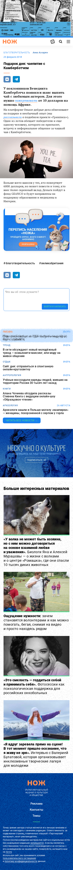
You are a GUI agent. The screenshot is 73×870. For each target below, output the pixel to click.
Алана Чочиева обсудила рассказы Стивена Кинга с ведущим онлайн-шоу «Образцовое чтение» (29, 396)
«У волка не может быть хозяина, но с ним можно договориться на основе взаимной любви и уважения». (36, 552)
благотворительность (17, 52)
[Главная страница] (10, 41)
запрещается (37, 843)
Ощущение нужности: (36, 622)
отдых (7, 362)
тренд (6, 345)
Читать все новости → (22, 420)
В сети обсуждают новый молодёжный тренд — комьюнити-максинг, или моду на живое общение (31, 353)
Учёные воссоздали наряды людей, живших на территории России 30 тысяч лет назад (35, 381)
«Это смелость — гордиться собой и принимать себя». (34, 686)
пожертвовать (26, 100)
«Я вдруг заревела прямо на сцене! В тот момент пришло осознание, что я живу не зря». (36, 755)
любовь (7, 332)
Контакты (36, 809)
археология (10, 405)
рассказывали (13, 117)
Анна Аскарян (40, 52)
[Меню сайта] (68, 41)
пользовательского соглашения (19, 858)
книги (7, 389)
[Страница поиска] (60, 41)
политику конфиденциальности (21, 861)
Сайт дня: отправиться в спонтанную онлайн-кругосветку (28, 368)
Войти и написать (55, 306)
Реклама (36, 803)
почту (9, 852)
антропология (12, 375)
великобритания (52, 263)
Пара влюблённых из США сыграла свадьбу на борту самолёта (35, 338)
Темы (36, 815)
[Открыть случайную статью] (53, 42)
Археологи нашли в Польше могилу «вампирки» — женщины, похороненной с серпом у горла (35, 411)
